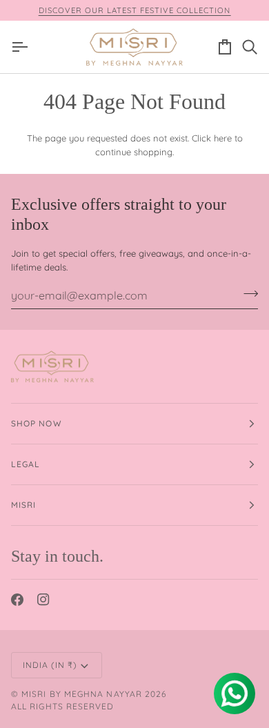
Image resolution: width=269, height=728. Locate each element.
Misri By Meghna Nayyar (81, 694)
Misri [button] (23, 505)
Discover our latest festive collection (135, 10)
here (223, 138)
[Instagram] (43, 599)
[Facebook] (17, 599)
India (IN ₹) (50, 665)
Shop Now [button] (36, 423)
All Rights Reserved (62, 706)
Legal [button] (25, 464)
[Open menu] (23, 46)
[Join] (246, 293)
